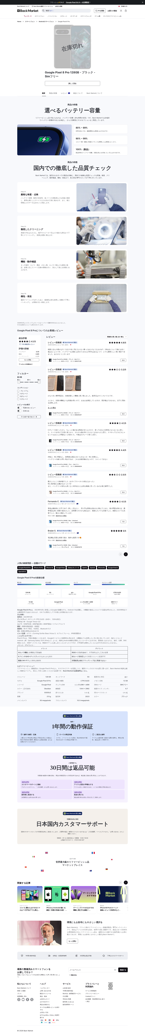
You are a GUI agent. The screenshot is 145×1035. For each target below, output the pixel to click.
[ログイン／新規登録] (121, 11)
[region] (72, 900)
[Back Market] (27, 11)
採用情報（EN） (22, 996)
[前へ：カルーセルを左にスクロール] (121, 882)
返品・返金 (43, 996)
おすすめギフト (45, 1002)
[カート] (126, 11)
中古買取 (65, 996)
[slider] (18, 382)
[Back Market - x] (31, 999)
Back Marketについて (24, 988)
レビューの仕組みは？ (27, 364)
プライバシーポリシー (92, 993)
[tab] (44, 93)
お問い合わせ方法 (45, 991)
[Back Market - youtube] (23, 999)
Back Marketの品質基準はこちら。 (75, 671)
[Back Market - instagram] (18, 999)
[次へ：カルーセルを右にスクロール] (126, 882)
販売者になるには (68, 1002)
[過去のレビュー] (121, 554)
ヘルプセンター (45, 988)
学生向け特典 (67, 999)
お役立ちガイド (45, 999)
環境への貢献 (21, 991)
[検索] (43, 10)
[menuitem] (39, 16)
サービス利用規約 (90, 991)
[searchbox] (67, 11)
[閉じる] (142, 2)
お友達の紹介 (67, 988)
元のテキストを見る (61, 515)
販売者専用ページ (68, 1004)
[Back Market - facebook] (27, 999)
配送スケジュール (45, 993)
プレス (19, 993)
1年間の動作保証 (68, 991)
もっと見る (52, 408)
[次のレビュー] (126, 554)
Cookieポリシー (90, 996)
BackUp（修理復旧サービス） (72, 993)
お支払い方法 (44, 1012)
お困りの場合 (112, 11)
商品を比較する (45, 1004)
